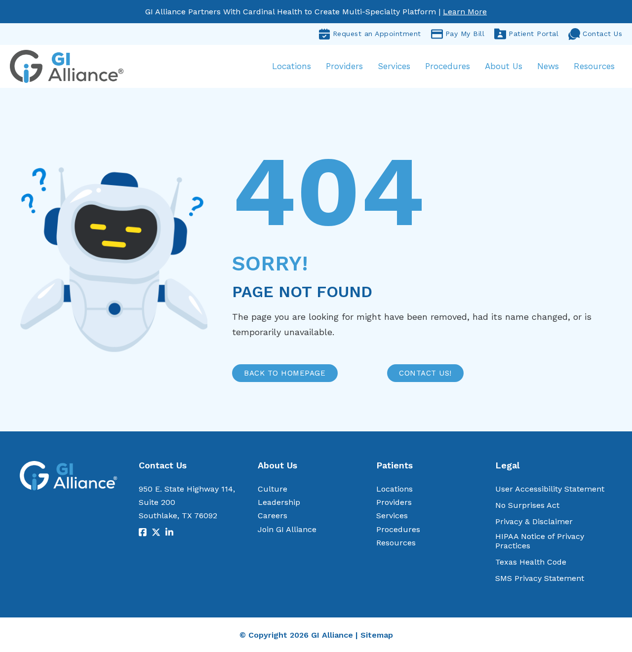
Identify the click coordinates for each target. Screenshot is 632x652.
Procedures (447, 66)
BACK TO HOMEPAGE (284, 373)
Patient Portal (533, 34)
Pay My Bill (465, 34)
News (548, 66)
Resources (594, 66)
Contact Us (602, 34)
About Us (503, 66)
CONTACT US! (425, 373)
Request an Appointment (377, 34)
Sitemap (376, 635)
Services (394, 66)
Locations (291, 66)
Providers (344, 66)
